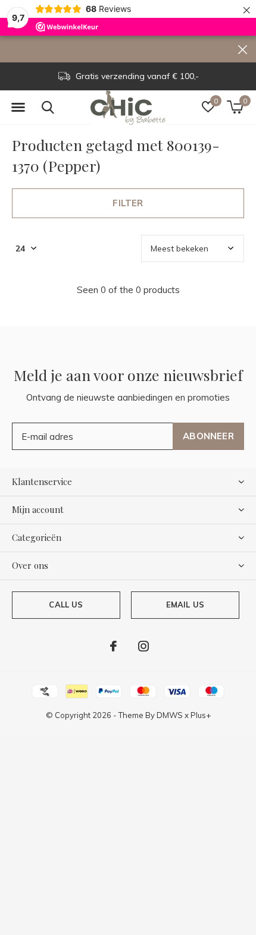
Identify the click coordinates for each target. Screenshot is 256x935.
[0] (235, 107)
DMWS (170, 715)
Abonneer (208, 436)
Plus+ (201, 715)
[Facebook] (113, 646)
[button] (18, 107)
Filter (128, 203)
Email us (185, 604)
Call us (66, 604)
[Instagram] (143, 646)
